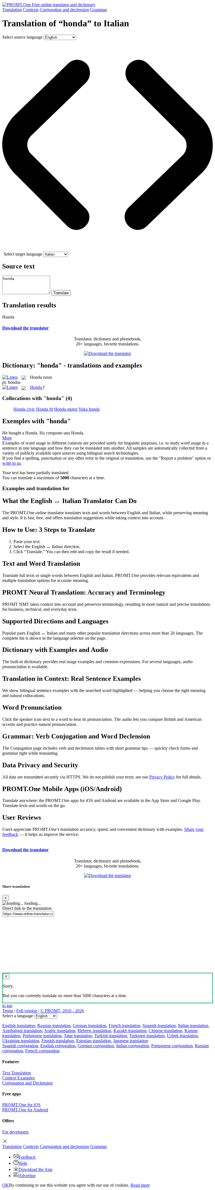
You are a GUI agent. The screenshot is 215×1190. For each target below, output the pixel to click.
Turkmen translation (147, 1035)
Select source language (22, 37)
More (7, 438)
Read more (140, 1185)
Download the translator (25, 328)
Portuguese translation (42, 1035)
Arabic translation (59, 1030)
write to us (11, 463)
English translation (18, 1025)
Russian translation (54, 1025)
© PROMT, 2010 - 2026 (62, 1010)
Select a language (17, 1015)
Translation (12, 9)
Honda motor (66, 409)
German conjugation (96, 1045)
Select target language (23, 254)
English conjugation (58, 1045)
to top (7, 1005)
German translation (89, 1025)
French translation (124, 1025)
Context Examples (18, 1078)
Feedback (27, 1157)
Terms (7, 1010)
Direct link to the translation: (27, 908)
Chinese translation (165, 1030)
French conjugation (42, 1050)
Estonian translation (93, 1040)
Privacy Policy (162, 777)
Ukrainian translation (20, 1040)
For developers (15, 1132)
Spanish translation (159, 1025)
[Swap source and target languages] (107, 249)
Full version (26, 1010)
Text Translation (16, 1072)
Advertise (27, 1175)
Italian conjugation (132, 1045)
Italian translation (193, 1025)
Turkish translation (110, 1035)
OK (5, 1185)
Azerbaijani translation (22, 1030)
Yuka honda (89, 409)
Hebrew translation (94, 1030)
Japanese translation (130, 1040)
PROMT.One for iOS (21, 1104)
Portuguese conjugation (172, 1045)
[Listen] (10, 377)
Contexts (31, 9)
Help (22, 1163)
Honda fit (44, 409)
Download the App (35, 1169)
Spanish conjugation (20, 1045)
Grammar (98, 9)
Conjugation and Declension (27, 1083)
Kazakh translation (129, 1030)
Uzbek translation (182, 1035)
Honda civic (24, 409)
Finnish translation (57, 1040)
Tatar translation (78, 1035)
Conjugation (64, 9)
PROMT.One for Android (25, 1109)
